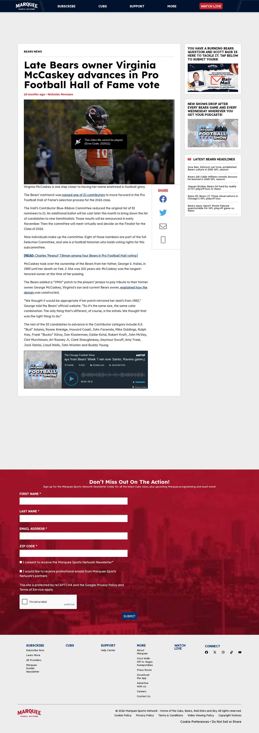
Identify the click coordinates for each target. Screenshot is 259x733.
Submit (130, 616)
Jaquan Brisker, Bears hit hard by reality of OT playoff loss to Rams (212, 187)
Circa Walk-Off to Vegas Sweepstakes (145, 661)
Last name (29, 511)
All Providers (33, 660)
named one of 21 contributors (83, 195)
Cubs (102, 6)
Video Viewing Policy (201, 715)
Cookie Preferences (194, 722)
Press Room (144, 669)
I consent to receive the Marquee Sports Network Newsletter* (67, 562)
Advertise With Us (142, 684)
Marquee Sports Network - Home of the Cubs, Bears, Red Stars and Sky (171, 711)
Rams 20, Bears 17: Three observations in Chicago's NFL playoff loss (213, 197)
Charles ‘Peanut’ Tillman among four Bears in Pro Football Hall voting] (81, 255)
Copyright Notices (229, 715)
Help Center (108, 650)
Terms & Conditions (170, 715)
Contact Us (143, 696)
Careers (141, 691)
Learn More (33, 655)
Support (137, 6)
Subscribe (66, 6)
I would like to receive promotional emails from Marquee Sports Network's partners (68, 573)
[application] (99, 142)
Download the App (143, 676)
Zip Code (28, 546)
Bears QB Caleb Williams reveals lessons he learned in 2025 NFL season (212, 178)
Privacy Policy (145, 715)
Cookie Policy (122, 715)
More (172, 6)
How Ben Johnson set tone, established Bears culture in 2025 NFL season (212, 168)
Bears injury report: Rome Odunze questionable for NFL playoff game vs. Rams (211, 208)
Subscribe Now (35, 650)
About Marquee (142, 652)
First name (30, 494)
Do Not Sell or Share (226, 722)
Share (163, 190)
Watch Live (211, 6)
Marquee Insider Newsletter (32, 668)
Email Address (33, 529)
